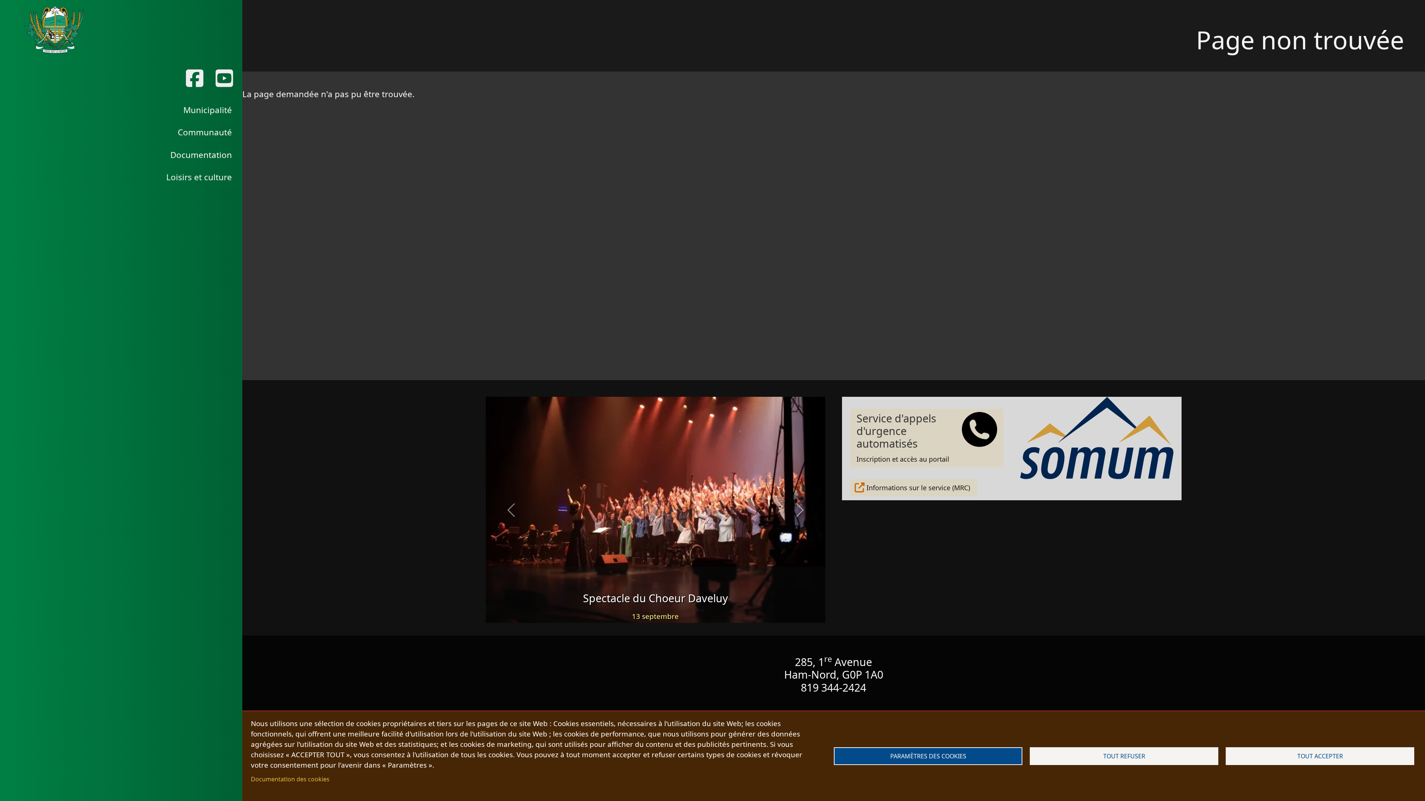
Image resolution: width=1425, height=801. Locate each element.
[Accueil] (54, 30)
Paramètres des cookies (928, 756)
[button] (511, 510)
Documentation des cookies (290, 779)
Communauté (205, 132)
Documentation (201, 155)
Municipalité (207, 110)
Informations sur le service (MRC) (918, 487)
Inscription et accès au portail (902, 437)
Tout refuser (1124, 756)
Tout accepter (1320, 756)
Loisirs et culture (199, 177)
